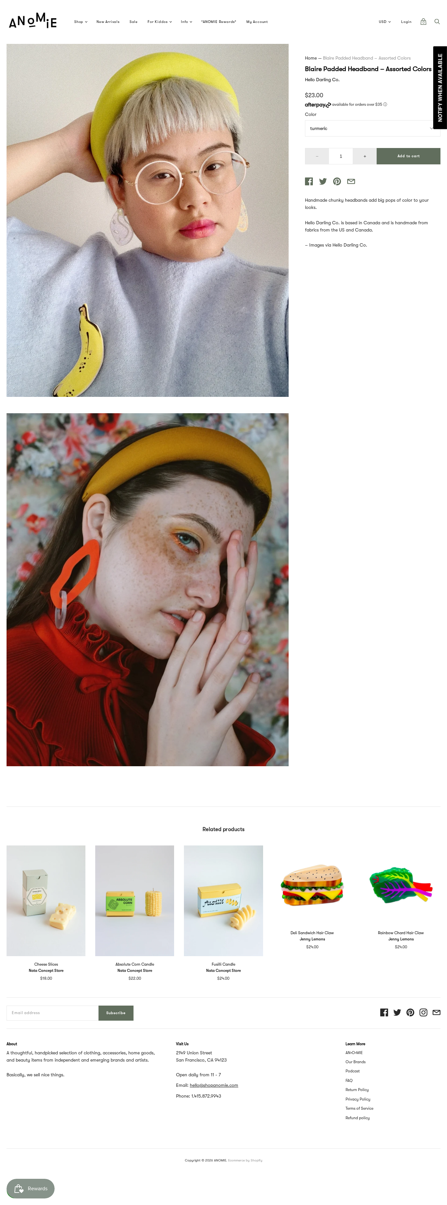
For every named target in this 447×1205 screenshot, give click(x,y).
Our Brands (356, 1062)
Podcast (353, 1071)
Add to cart (409, 156)
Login (406, 22)
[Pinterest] (410, 1013)
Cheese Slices (46, 964)
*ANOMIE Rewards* (219, 22)
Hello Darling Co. (322, 79)
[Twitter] (397, 1013)
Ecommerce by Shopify (245, 1160)
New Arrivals (108, 22)
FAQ (349, 1080)
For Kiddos (158, 22)
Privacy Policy (358, 1099)
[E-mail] (436, 1013)
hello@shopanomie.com (214, 1085)
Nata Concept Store (46, 970)
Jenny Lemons (312, 939)
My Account (257, 22)
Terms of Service (359, 1108)
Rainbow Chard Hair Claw (401, 933)
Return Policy (357, 1089)
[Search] (437, 23)
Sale (134, 22)
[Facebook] (384, 1013)
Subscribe (116, 1013)
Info (184, 22)
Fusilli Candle (223, 964)
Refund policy (358, 1118)
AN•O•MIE (354, 1052)
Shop (78, 22)
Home (311, 58)
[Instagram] (423, 1013)
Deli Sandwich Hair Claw (312, 933)
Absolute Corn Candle (135, 964)
